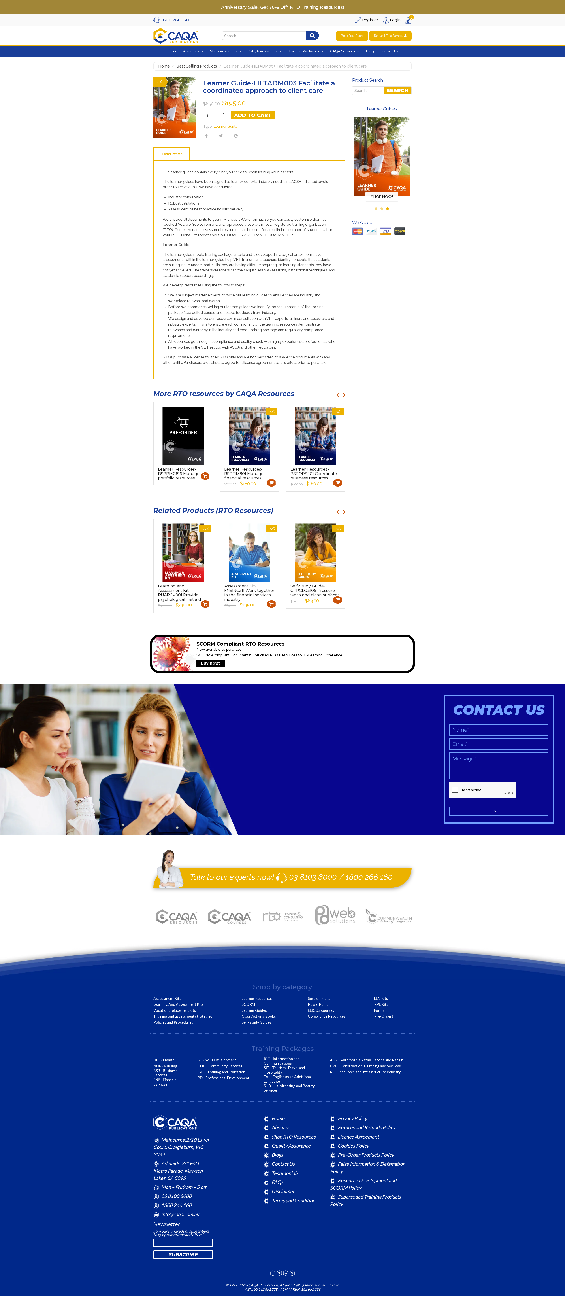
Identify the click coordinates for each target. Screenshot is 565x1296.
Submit (499, 811)
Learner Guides (254, 1010)
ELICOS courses (321, 1010)
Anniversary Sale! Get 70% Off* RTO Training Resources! (282, 7)
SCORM (248, 1004)
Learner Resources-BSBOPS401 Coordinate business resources (313, 474)
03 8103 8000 (313, 876)
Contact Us (283, 1164)
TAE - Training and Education (221, 1072)
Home (164, 66)
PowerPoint (318, 1004)
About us (280, 1127)
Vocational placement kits (174, 1010)
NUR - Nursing (165, 1066)
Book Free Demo (352, 36)
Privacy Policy (352, 1118)
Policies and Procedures (173, 1022)
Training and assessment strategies (182, 1016)
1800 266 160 (369, 876)
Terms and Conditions (294, 1200)
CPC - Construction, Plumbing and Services (365, 1066)
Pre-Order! (383, 1016)
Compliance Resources (326, 1016)
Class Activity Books (259, 1016)
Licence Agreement (358, 1137)
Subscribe (183, 1255)
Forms (379, 1010)
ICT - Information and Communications (282, 1061)
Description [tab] (171, 154)
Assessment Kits (167, 998)
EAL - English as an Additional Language (288, 1079)
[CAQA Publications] (175, 35)
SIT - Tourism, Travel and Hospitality (284, 1070)
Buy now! (210, 663)
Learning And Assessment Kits (178, 1004)
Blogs (277, 1155)
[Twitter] (220, 135)
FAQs (277, 1182)
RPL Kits (381, 1004)
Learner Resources (257, 998)
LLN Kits (381, 998)
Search (397, 90)
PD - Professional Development (223, 1078)
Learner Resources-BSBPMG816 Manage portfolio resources (179, 474)
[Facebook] (206, 135)
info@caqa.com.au (180, 1214)
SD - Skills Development (217, 1060)
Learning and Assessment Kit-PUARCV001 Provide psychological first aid (179, 593)
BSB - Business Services (165, 1073)
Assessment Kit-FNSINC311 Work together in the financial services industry (249, 593)
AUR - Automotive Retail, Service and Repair (366, 1060)
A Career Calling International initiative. (309, 1285)
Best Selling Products (196, 66)
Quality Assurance (291, 1146)
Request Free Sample (389, 36)
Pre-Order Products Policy (366, 1155)
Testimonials (284, 1173)
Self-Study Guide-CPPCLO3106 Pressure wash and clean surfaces (314, 590)
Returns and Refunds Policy (366, 1127)
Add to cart (252, 115)
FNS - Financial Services (165, 1082)
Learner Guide (225, 126)
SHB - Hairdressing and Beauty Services (289, 1088)
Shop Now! (382, 197)
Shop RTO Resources (293, 1137)
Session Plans (319, 998)
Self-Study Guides (256, 1022)
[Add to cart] (205, 476)
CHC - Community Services (220, 1066)
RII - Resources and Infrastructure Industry (365, 1072)
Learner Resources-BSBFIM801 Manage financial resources (244, 474)
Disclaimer (283, 1191)
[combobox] (275, 36)
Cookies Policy (353, 1146)
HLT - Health (163, 1060)
